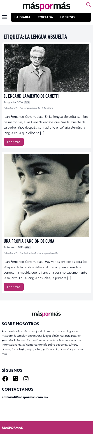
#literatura (47, 107)
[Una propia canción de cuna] (46, 195)
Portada (45, 17)
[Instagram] (26, 378)
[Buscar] (88, 4)
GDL (27, 102)
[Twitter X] (15, 378)
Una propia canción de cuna (29, 241)
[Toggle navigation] (4, 17)
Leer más (13, 142)
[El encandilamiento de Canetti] (46, 68)
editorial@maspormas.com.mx (25, 397)
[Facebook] (5, 378)
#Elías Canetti (11, 107)
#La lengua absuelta (30, 107)
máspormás (12, 427)
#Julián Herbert (28, 252)
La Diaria (22, 17)
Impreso (67, 17)
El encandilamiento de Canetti (31, 96)
